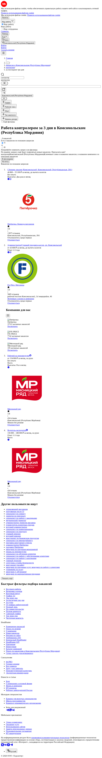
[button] (3, 45)
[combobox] (12, 77)
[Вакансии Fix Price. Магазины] (53, 269)
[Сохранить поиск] (3, 90)
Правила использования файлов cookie (43, 15)
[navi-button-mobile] (3, 53)
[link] (5, 39)
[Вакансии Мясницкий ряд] (53, 388)
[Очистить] (4, 83)
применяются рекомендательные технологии (50, 738)
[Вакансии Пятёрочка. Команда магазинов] (53, 201)
